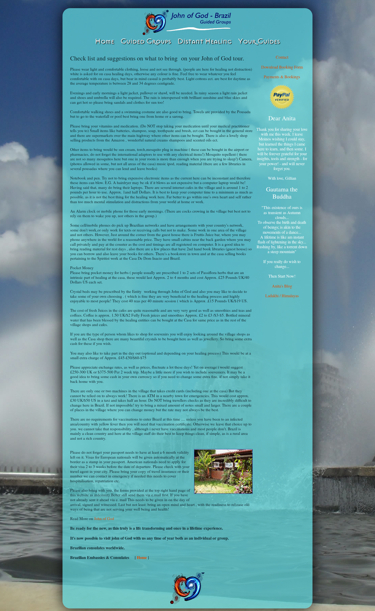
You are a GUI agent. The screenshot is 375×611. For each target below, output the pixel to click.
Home (142, 557)
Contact (282, 57)
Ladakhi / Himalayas (282, 295)
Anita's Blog (282, 286)
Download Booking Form (282, 67)
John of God (104, 518)
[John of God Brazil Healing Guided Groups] (187, 22)
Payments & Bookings (282, 76)
